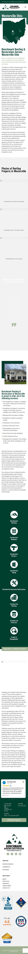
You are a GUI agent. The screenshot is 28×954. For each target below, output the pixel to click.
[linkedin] (20, 854)
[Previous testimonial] (1, 310)
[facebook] (8, 854)
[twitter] (12, 854)
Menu (25, 7)
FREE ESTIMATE (14, 820)
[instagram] (16, 854)
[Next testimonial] (26, 310)
